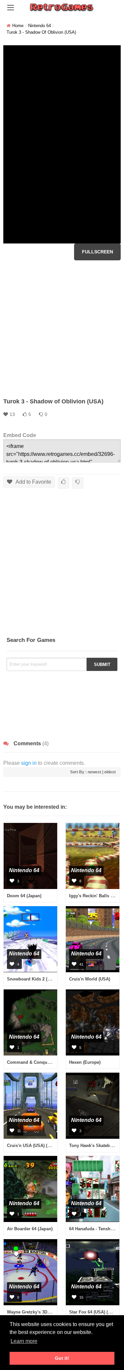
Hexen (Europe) (85, 1062)
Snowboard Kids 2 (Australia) (37, 979)
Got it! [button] (62, 1358)
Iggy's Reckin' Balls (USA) (95, 895)
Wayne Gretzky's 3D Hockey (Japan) (43, 1312)
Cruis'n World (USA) (89, 979)
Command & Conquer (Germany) (40, 1062)
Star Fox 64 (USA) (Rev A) (95, 1312)
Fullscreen (97, 251)
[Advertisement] (62, 329)
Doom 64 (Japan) (24, 895)
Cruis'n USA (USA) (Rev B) (34, 1145)
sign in (29, 763)
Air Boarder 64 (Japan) (30, 1228)
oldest (110, 772)
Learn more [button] (24, 1341)
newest (94, 772)
